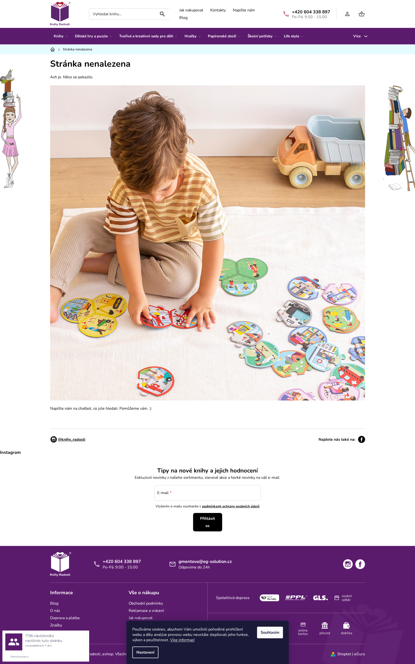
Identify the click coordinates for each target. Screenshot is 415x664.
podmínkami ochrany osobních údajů (230, 506)
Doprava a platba (64, 618)
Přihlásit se (207, 522)
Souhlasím (270, 632)
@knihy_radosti (71, 439)
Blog (183, 17)
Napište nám (244, 10)
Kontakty (218, 10)
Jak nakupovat (191, 10)
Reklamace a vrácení (146, 610)
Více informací (182, 640)
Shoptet (344, 654)
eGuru (359, 654)
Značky (56, 625)
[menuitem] (60, 36)
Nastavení (145, 652)
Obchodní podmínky (146, 603)
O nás (55, 610)
